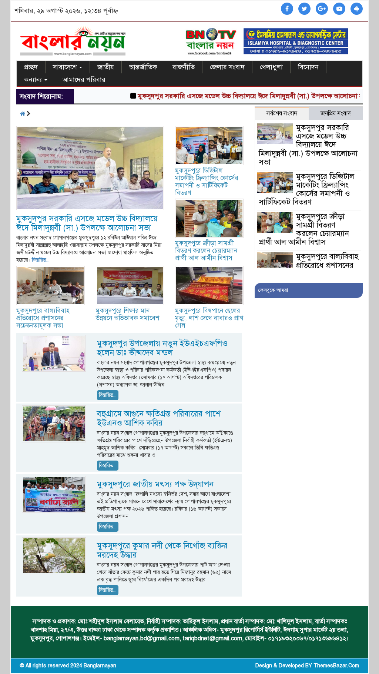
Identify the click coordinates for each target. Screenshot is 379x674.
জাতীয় (105, 67)
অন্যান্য (34, 80)
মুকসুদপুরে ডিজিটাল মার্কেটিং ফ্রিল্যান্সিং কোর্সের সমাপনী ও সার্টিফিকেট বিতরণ (206, 182)
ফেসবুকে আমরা (273, 290)
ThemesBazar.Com (336, 666)
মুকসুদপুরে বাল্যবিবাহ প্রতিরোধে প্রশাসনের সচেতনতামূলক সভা (43, 318)
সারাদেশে (65, 67)
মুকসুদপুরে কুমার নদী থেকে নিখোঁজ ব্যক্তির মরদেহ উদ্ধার (162, 550)
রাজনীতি (183, 67)
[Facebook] (287, 9)
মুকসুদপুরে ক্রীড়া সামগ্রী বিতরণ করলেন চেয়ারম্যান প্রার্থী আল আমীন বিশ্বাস (206, 250)
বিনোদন (308, 67)
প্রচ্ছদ (31, 67)
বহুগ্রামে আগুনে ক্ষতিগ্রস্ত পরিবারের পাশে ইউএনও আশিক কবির (159, 418)
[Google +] (322, 9)
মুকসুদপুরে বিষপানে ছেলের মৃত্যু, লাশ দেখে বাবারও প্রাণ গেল (209, 318)
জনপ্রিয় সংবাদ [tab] (336, 113)
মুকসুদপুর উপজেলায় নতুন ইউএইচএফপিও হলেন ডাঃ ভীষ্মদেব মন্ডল (162, 348)
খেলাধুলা (271, 67)
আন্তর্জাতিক (143, 67)
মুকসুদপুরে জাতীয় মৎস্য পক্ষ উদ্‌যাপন (155, 484)
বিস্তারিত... (41, 260)
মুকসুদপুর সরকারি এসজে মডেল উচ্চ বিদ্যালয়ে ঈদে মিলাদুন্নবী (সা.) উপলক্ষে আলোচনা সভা (239, 96)
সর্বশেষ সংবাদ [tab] (281, 113)
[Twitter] (304, 9)
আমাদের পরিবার (84, 80)
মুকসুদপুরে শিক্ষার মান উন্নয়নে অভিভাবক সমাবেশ (127, 314)
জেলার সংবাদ (227, 67)
